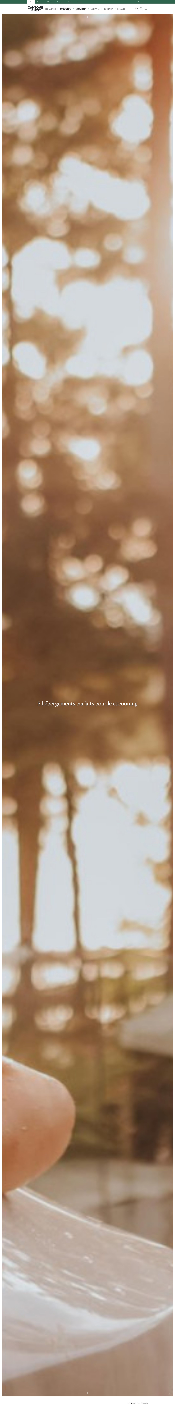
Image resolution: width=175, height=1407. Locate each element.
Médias (70, 2)
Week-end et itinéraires (81, 9)
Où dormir (108, 9)
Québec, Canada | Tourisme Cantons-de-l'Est (35, 8)
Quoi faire (95, 9)
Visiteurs (31, 2)
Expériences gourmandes (65, 9)
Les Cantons (50, 9)
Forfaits (121, 9)
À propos (79, 2)
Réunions (40, 2)
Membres (50, 2)
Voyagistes (60, 2)
